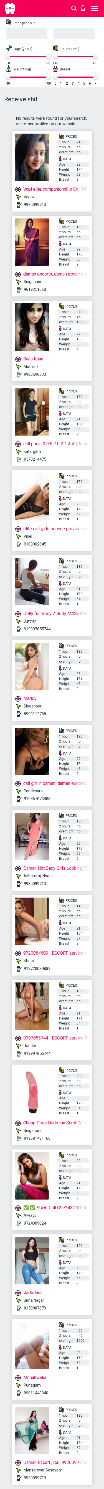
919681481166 (37, 1138)
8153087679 (35, 1308)
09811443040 (36, 1392)
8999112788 (35, 713)
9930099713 (35, 204)
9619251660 (35, 289)
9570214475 (35, 459)
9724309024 (35, 1223)
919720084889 (37, 968)
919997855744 (37, 629)
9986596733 (35, 374)
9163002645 (35, 544)
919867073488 (37, 798)
